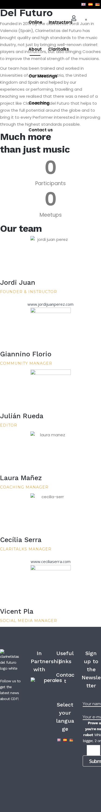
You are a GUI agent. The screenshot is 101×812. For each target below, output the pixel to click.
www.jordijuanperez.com (50, 304)
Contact (65, 678)
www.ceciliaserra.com (51, 561)
